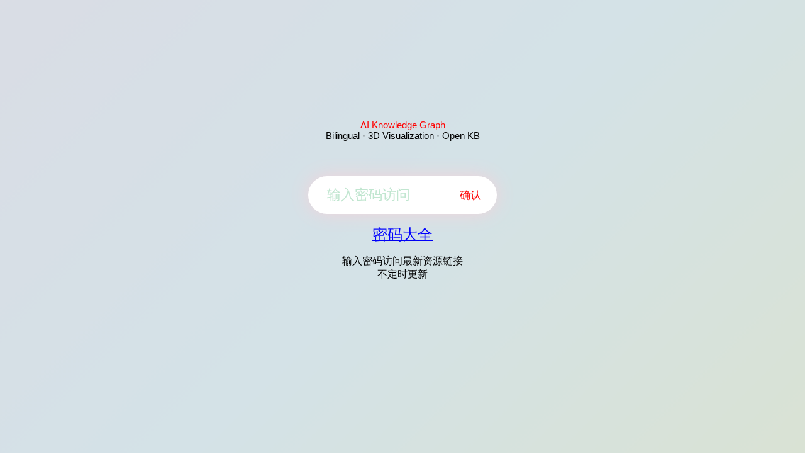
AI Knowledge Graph (402, 125)
